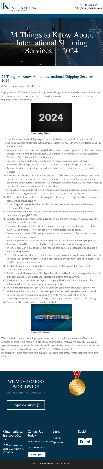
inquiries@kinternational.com (41, 441)
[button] (51, 16)
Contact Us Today (35, 433)
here (46, 302)
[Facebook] (81, 441)
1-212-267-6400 (38, 447)
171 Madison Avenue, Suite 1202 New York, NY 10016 (13, 449)
